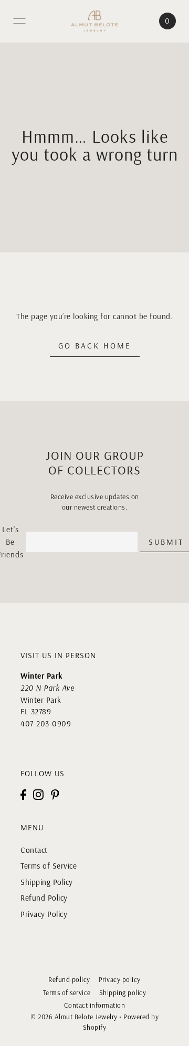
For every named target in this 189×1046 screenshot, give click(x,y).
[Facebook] (23, 794)
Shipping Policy (46, 882)
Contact (34, 850)
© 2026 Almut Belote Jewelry (74, 1016)
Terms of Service (48, 866)
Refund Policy (44, 898)
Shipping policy (122, 992)
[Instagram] (38, 794)
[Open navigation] (19, 21)
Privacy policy (120, 979)
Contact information (94, 1005)
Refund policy (69, 979)
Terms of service (67, 992)
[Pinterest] (55, 794)
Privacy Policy (43, 914)
